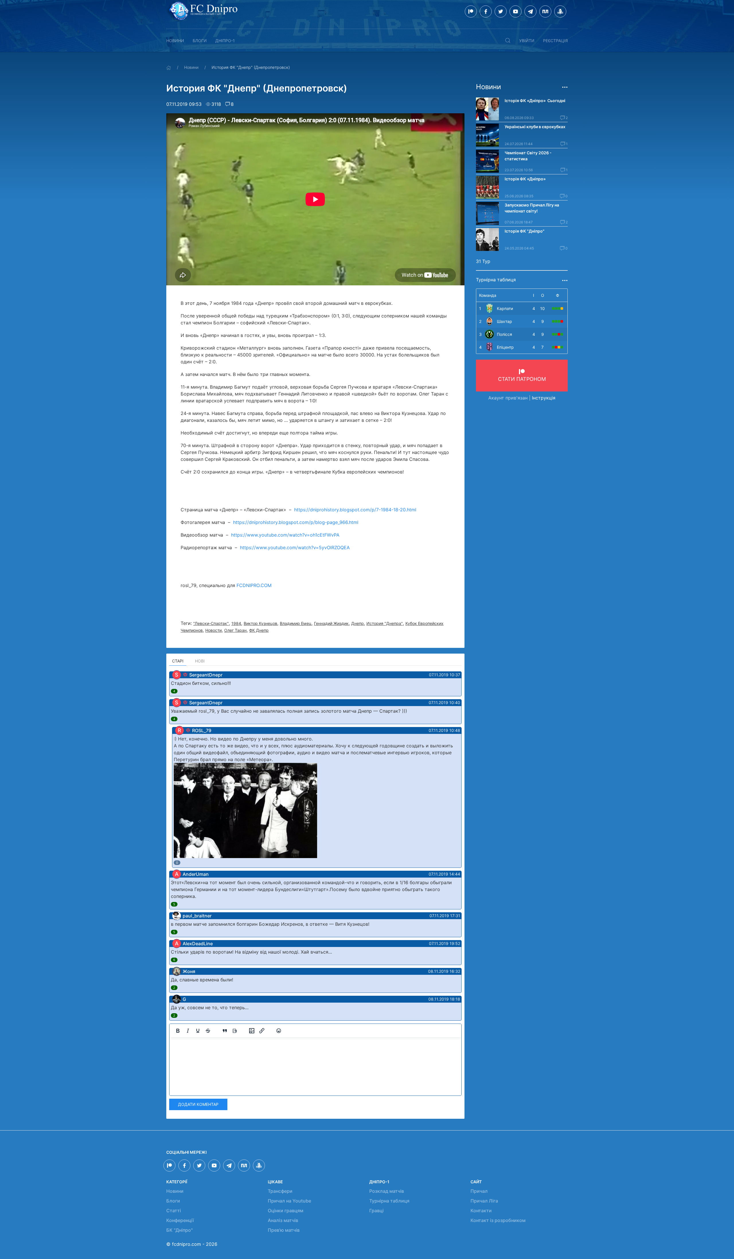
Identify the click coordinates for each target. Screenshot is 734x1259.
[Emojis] (279, 1031)
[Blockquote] (225, 1031)
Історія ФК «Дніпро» (525, 178)
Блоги (200, 40)
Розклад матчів (386, 1191)
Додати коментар (198, 1104)
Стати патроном (522, 379)
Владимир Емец (295, 623)
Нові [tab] (200, 660)
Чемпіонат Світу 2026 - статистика (528, 155)
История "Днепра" (384, 623)
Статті (173, 1210)
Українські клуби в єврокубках (535, 126)
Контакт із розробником (498, 1220)
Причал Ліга (484, 1201)
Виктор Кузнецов (260, 623)
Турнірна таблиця (389, 1201)
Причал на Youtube (289, 1201)
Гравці (376, 1210)
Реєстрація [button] (555, 40)
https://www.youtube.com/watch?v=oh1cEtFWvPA (285, 535)
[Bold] (178, 1031)
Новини (175, 40)
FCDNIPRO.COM (254, 585)
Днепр (357, 623)
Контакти (481, 1210)
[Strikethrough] (208, 1031)
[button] (508, 40)
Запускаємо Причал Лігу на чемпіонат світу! (532, 207)
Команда (487, 295)
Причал (479, 1191)
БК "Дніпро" (179, 1230)
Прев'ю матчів (284, 1230)
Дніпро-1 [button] (225, 40)
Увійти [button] (526, 40)
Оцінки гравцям (285, 1210)
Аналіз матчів (283, 1220)
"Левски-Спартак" (211, 623)
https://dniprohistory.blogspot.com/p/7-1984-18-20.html (355, 509)
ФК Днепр (259, 630)
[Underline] (198, 1031)
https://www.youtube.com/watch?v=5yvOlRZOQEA (295, 547)
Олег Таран (235, 630)
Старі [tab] (178, 660)
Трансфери (280, 1191)
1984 (236, 623)
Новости (213, 630)
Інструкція (543, 398)
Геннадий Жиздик (331, 623)
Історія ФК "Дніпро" (524, 231)
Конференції (180, 1220)
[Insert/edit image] (252, 1031)
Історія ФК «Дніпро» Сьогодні (535, 100)
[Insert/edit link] (262, 1031)
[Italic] (188, 1031)
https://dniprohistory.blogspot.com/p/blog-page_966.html (295, 522)
